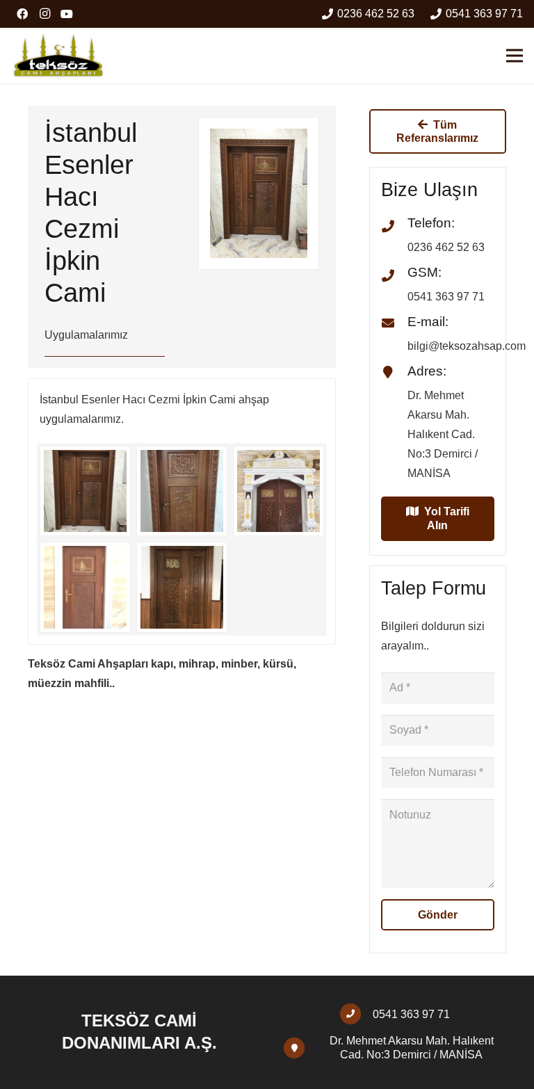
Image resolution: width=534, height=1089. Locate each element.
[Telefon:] (394, 227)
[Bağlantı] (58, 55)
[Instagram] (44, 14)
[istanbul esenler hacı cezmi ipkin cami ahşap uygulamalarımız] (85, 491)
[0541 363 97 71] (356, 1013)
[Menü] (514, 55)
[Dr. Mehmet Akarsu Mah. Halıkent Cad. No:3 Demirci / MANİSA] (300, 1048)
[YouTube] (67, 14)
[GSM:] (394, 277)
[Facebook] (22, 14)
